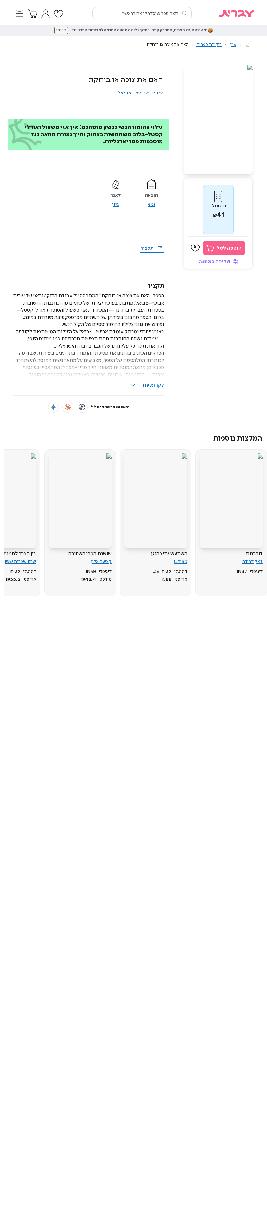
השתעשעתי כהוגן (169, 554)
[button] (19, 13)
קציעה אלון (101, 561)
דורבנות (254, 554)
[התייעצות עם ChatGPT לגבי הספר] (82, 407)
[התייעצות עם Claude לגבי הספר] (67, 407)
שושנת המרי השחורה (90, 554)
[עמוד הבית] (247, 44)
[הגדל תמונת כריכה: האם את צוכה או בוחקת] (218, 119)
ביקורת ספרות (209, 44)
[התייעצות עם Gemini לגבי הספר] (53, 407)
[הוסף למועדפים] (195, 248)
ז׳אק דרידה (252, 561)
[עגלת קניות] (32, 13)
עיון (233, 44)
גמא (151, 204)
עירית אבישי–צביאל (140, 93)
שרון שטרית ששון (19, 561)
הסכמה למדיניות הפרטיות (94, 30)
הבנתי (61, 30)
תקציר (147, 248)
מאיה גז (180, 561)
